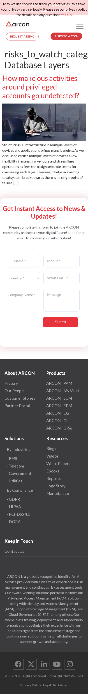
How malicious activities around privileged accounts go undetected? (40, 87)
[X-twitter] (31, 664)
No (69, 14)
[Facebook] (18, 664)
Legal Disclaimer (55, 685)
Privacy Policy (30, 685)
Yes (63, 14)
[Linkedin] (44, 664)
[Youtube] (57, 664)
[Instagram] (70, 664)
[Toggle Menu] (79, 26)
